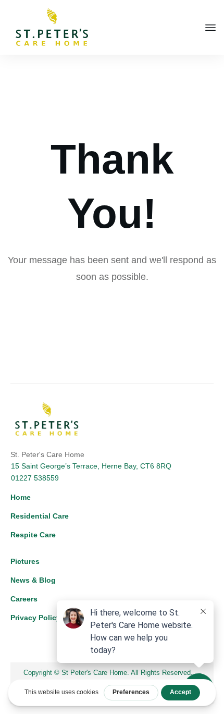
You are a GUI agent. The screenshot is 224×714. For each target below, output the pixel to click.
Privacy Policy (35, 617)
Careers (24, 599)
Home (20, 497)
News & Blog (33, 580)
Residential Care (39, 516)
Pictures (25, 561)
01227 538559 (35, 478)
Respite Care (33, 535)
